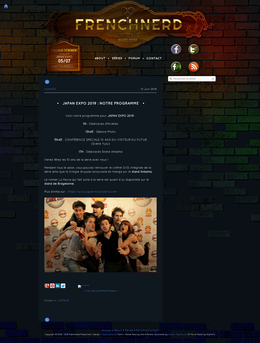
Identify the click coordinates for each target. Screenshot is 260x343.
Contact (154, 58)
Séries (117, 58)
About (100, 58)
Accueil (106, 330)
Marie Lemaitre (109, 334)
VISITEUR (63, 300)
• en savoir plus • (64, 65)
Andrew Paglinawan (177, 334)
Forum (134, 58)
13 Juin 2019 (149, 89)
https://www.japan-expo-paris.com (92, 191)
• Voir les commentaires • (100, 290)
